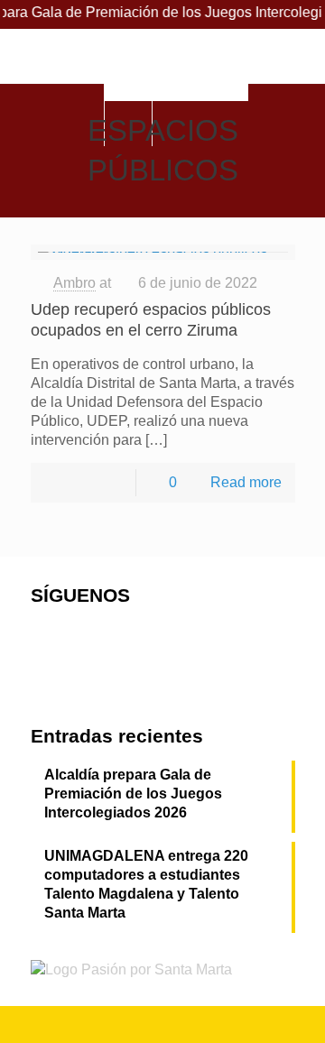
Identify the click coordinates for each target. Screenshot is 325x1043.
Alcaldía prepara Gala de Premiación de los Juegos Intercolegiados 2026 (133, 793)
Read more (246, 482)
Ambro (74, 283)
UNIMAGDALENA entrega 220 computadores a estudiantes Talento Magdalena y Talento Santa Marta (146, 884)
